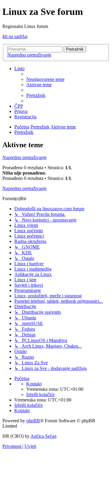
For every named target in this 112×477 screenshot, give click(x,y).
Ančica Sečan (43, 436)
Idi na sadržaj (14, 36)
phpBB (33, 420)
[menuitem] (45, 79)
